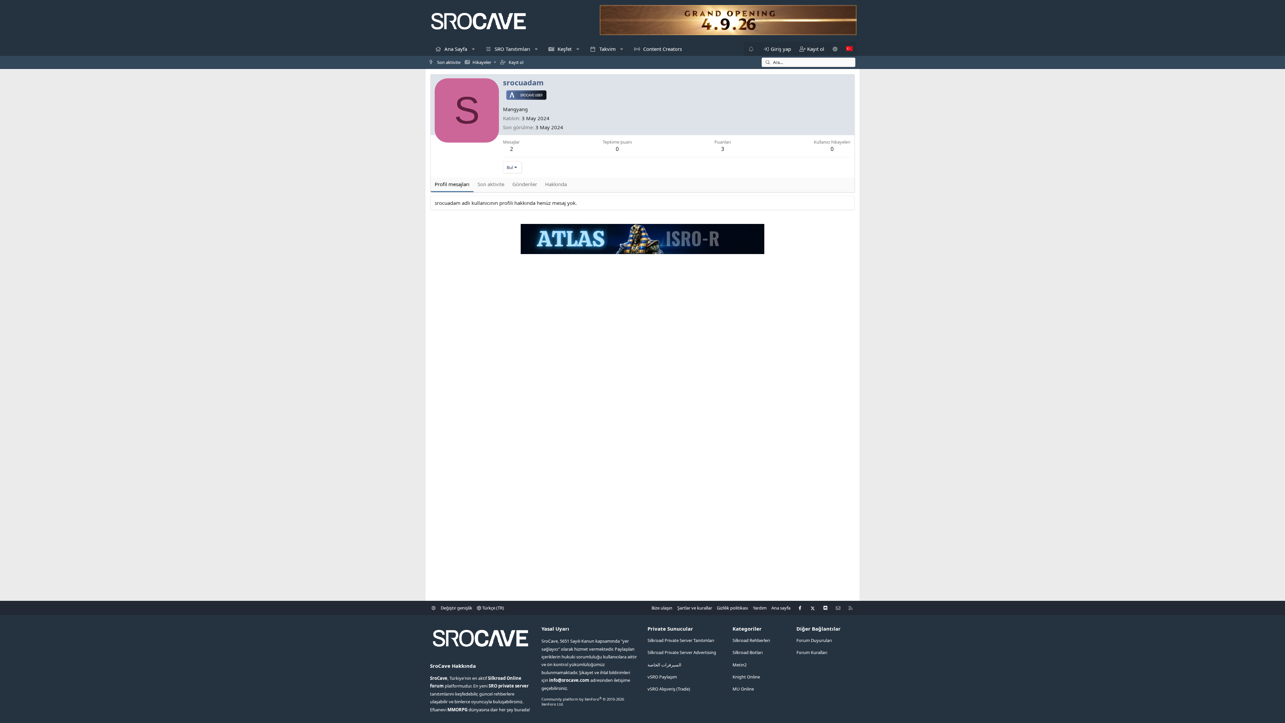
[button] (473, 49)
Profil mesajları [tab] (452, 184)
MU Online (743, 689)
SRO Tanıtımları (511, 49)
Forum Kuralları (811, 652)
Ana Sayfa (455, 49)
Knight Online (746, 677)
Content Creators (662, 49)
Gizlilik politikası (732, 608)
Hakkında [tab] (556, 184)
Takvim (607, 49)
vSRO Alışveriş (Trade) (669, 689)
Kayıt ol (515, 62)
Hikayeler (481, 62)
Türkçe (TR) (492, 608)
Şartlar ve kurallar (694, 608)
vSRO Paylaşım (662, 677)
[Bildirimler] (751, 49)
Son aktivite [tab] (491, 184)
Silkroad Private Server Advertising (682, 652)
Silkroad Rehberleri (751, 640)
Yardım (760, 608)
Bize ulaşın (662, 608)
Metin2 (740, 665)
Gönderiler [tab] (524, 184)
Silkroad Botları (748, 652)
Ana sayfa (780, 608)
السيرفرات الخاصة (664, 665)
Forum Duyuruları (814, 640)
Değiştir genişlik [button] (456, 608)
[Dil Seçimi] (849, 49)
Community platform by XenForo (582, 702)
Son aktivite (448, 62)
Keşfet (564, 49)
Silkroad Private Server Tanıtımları (681, 640)
